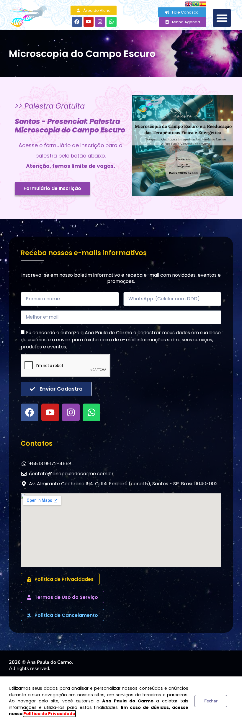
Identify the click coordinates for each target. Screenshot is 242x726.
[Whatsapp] (112, 22)
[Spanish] (202, 3)
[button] (222, 18)
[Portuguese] (195, 3)
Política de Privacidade (49, 714)
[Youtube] (89, 22)
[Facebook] (77, 22)
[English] (188, 3)
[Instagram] (100, 22)
